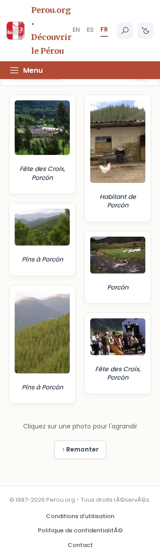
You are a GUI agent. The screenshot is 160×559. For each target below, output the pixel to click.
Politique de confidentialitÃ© (80, 530)
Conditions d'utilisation (80, 516)
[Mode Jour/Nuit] (145, 31)
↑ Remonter (80, 449)
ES (90, 29)
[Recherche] (125, 31)
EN (76, 29)
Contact (80, 545)
